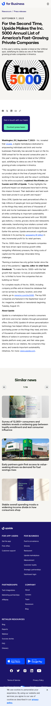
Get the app (6, 541)
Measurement (29, 560)
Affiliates (5, 600)
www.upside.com (27, 351)
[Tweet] (7, 110)
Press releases (20, 11)
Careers (28, 595)
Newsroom (6, 11)
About (27, 590)
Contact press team (16, 127)
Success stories (8, 639)
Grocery (27, 546)
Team (27, 599)
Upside (9, 144)
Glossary (5, 648)
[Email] (16, 110)
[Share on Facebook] (3, 110)
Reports (5, 629)
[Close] (47, 690)
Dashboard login (30, 574)
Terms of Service (13, 680)
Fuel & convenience (31, 541)
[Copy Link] (20, 110)
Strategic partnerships (32, 570)
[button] (48, 3)
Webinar (5, 634)
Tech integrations (8, 590)
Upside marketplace (31, 555)
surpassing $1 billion (34, 235)
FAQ (3, 643)
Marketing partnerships (10, 595)
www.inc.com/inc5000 (24, 295)
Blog (26, 609)
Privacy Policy (38, 680)
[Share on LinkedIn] (11, 110)
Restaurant (28, 551)
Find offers (6, 546)
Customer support (9, 551)
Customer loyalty (30, 565)
